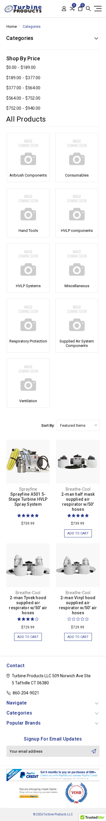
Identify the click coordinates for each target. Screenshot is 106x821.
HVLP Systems (28, 286)
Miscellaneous (76, 286)
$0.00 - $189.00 (21, 67)
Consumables (77, 175)
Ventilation (28, 401)
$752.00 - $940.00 (23, 108)
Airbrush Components (28, 175)
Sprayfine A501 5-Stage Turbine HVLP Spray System (28, 499)
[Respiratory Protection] (28, 318)
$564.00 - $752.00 (23, 98)
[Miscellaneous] (76, 263)
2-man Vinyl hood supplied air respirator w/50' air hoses (78, 605)
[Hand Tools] (28, 207)
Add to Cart (78, 533)
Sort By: (47, 425)
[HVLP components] (76, 207)
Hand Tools (28, 230)
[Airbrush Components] (28, 152)
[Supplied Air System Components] (76, 318)
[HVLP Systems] (28, 263)
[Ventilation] (28, 378)
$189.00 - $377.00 (23, 77)
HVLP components (77, 230)
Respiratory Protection (28, 341)
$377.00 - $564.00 (23, 87)
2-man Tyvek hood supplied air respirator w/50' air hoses (28, 605)
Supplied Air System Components (76, 343)
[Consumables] (76, 152)
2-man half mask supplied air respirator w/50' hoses (78, 502)
